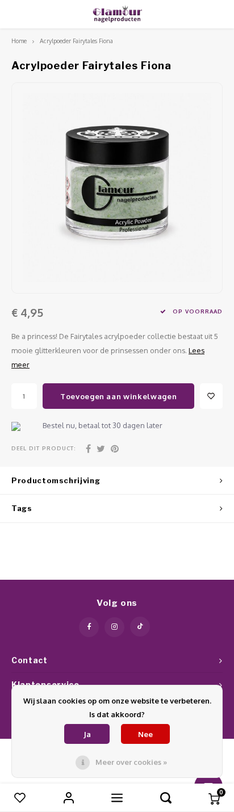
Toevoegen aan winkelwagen (118, 396)
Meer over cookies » (131, 762)
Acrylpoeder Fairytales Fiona (76, 40)
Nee (145, 734)
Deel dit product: (43, 448)
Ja (87, 734)
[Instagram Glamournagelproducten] (114, 627)
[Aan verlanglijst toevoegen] (211, 396)
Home (19, 40)
